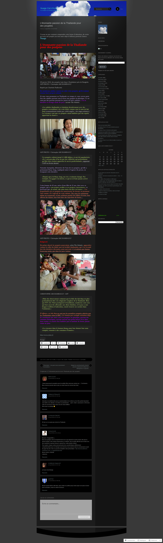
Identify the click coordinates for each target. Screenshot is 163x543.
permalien (83, 359)
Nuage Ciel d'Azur (48, 8)
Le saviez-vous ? (102, 95)
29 (114, 163)
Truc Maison (101, 115)
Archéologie (101, 83)
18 (100, 161)
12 (103, 159)
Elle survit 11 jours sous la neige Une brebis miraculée (110, 184)
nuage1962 (47, 28)
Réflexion (100, 108)
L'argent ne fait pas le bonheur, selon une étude (109, 190)
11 (99, 159)
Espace (100, 90)
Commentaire (84, 517)
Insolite (54, 359)
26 (103, 163)
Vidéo (99, 117)
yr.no (117, 215)
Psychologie (101, 106)
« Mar (99, 165)
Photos (99, 104)
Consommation (101, 86)
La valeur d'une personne (104, 189)
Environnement (101, 88)
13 (107, 159)
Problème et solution (102, 192)
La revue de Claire (53, 415)
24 (121, 161)
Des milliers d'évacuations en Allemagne (107, 179)
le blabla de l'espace (53, 463)
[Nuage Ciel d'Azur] (81, 8)
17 (121, 159)
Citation (100, 84)
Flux (122, 9)
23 (118, 161)
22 (114, 161)
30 (118, 163)
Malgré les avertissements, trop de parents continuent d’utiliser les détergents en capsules (80, 366)
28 (110, 163)
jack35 (50, 479)
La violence (100, 138)
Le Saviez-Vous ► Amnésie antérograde (107, 130)
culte (62, 359)
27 (107, 163)
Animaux (100, 81)
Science (100, 112)
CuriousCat (51, 431)
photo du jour (101, 103)
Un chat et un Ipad (102, 194)
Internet (100, 94)
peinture (100, 101)
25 (100, 163)
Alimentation (101, 79)
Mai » (103, 165)
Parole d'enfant (101, 99)
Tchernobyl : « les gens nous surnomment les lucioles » (54, 366)
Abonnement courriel (104, 52)
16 (118, 159)
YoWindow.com (102, 215)
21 (110, 161)
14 (110, 159)
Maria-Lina (51, 376)
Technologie (101, 114)
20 (107, 161)
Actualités (100, 77)
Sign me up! (102, 66)
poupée (65, 359)
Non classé (100, 97)
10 (121, 157)
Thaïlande (70, 359)
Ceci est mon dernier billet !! (104, 125)
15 (114, 159)
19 (103, 161)
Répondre (44, 388)
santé (99, 110)
